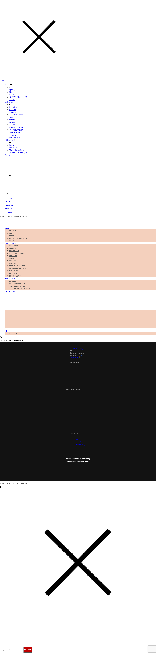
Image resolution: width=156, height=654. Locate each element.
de (3, 80)
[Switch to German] (26, 193)
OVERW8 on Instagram (19, 152)
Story (11, 92)
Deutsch (13, 333)
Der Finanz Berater (17, 114)
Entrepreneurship (17, 147)
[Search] (1, 338)
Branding (13, 145)
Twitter (8, 201)
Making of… (9, 102)
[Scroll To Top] (0, 487)
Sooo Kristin (14, 137)
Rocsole (12, 135)
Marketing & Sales (17, 150)
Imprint (78, 442)
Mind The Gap (15, 132)
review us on (74, 357)
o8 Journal (9, 140)
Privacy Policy (80, 445)
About (7, 84)
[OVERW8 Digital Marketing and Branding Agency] (34, 223)
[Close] (39, 77)
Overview (13, 107)
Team (11, 94)
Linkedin (8, 212)
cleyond (12, 109)
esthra (12, 119)
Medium (8, 208)
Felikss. (12, 122)
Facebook (9, 198)
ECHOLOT (13, 117)
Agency (12, 89)
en (1, 80)
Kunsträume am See (18, 130)
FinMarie (13, 125)
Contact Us (9, 155)
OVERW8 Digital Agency (78, 349)
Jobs (77, 439)
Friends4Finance (16, 127)
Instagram (9, 205)
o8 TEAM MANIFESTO (18, 97)
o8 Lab (12, 99)
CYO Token (13, 112)
